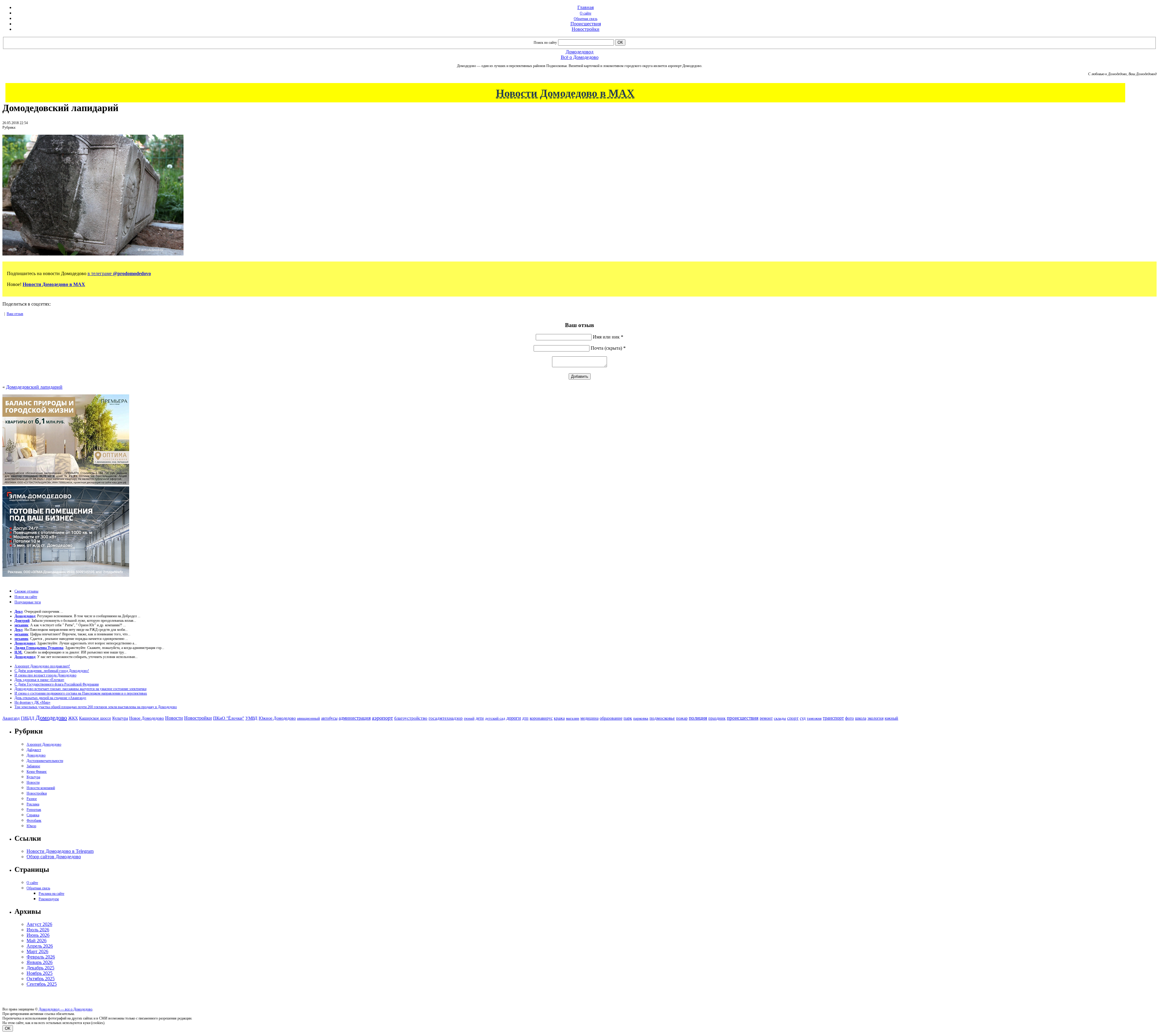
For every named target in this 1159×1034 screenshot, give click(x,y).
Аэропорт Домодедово (44, 744)
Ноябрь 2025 (40, 973)
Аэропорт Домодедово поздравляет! (42, 666)
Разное (32, 799)
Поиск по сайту (545, 42)
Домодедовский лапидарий (34, 387)
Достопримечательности (45, 761)
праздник (717, 718)
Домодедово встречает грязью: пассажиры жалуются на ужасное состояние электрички (80, 689)
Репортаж (34, 810)
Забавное (33, 766)
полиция (698, 718)
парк (628, 718)
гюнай (469, 718)
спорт (793, 718)
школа (860, 718)
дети (480, 718)
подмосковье (662, 718)
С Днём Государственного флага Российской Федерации (56, 684)
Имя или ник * (608, 336)
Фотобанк (34, 820)
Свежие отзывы (26, 591)
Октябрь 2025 (41, 978)
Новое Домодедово (146, 718)
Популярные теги (27, 602)
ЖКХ (73, 718)
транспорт (833, 718)
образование (611, 718)
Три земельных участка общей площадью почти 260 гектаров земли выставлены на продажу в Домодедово (95, 707)
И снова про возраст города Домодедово (45, 675)
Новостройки (585, 29)
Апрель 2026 (40, 946)
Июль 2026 (38, 929)
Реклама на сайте (51, 893)
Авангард (11, 718)
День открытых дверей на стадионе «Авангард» (50, 698)
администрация (355, 718)
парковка (640, 718)
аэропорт (382, 718)
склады (780, 718)
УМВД (251, 718)
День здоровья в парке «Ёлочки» (39, 680)
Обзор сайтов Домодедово (54, 856)
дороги (513, 718)
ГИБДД (27, 718)
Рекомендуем (49, 899)
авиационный (308, 718)
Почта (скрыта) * (608, 348)
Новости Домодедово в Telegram (60, 851)
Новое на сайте (25, 597)
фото (849, 718)
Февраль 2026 (41, 956)
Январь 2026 (40, 962)
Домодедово (51, 717)
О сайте (585, 13)
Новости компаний (41, 788)
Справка (33, 815)
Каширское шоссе (95, 718)
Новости (174, 718)
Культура (120, 718)
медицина (589, 718)
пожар (682, 718)
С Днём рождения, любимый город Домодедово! (51, 671)
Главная (585, 7)
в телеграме (119, 273)
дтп (525, 718)
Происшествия (585, 23)
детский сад (495, 718)
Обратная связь (585, 19)
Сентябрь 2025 (42, 984)
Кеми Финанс (37, 771)
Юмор (31, 826)
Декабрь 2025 (40, 967)
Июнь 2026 (38, 935)
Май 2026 (36, 940)
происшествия (742, 718)
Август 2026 (39, 924)
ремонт (766, 718)
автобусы (329, 718)
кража (559, 718)
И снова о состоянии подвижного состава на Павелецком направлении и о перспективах (80, 693)
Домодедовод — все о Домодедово (65, 1009)
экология (875, 718)
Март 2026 (37, 951)
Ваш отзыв (15, 314)
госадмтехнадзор (446, 718)
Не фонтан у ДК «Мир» (32, 702)
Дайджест (34, 750)
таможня (814, 718)
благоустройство (410, 718)
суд (803, 718)
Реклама (33, 804)
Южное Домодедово (277, 718)
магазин (572, 718)
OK (8, 1028)
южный (891, 718)
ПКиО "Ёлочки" (228, 718)
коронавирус (541, 718)
